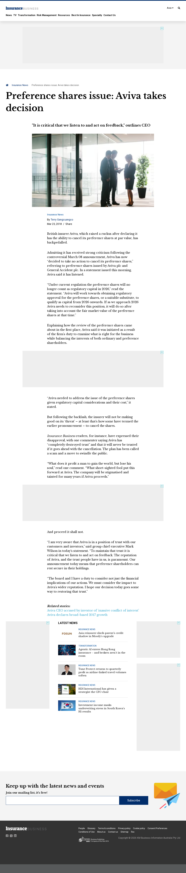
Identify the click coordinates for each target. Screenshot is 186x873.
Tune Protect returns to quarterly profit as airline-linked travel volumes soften (102, 672)
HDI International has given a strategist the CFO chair (97, 690)
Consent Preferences (157, 828)
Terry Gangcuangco (62, 219)
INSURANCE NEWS (86, 629)
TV (14, 15)
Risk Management (47, 15)
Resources (64, 15)
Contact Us (109, 15)
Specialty (97, 15)
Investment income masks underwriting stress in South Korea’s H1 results (101, 708)
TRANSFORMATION (87, 646)
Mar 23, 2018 (54, 223)
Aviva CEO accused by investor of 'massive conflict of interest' (93, 610)
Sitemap (124, 832)
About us (101, 832)
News (9, 15)
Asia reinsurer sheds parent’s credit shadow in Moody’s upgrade (100, 635)
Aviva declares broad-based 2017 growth (77, 615)
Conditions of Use (86, 832)
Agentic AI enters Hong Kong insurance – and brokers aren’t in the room (101, 652)
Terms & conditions (107, 828)
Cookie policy (139, 828)
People (81, 828)
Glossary (91, 828)
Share (68, 223)
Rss (132, 832)
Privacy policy (124, 828)
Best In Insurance (81, 15)
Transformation (26, 15)
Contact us (113, 832)
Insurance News (20, 85)
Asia (169, 8)
